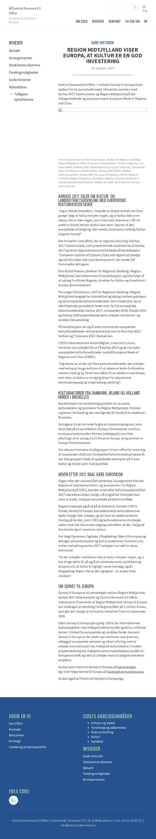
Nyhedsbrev (18, 87)
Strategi (15, 741)
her (121, 678)
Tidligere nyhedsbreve (23, 97)
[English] (145, 8)
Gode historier (20, 79)
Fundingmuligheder (23, 72)
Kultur (95, 737)
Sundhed (97, 741)
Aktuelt (14, 50)
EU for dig (133, 21)
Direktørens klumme (24, 65)
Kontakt (115, 21)
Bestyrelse (16, 735)
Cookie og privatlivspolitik (27, 747)
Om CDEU (82, 21)
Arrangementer (20, 58)
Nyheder (98, 21)
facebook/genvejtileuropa (125, 672)
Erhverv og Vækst (103, 723)
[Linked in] (13, 800)
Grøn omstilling (102, 732)
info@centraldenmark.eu (78, 825)
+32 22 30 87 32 (131, 820)
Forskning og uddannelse (108, 727)
